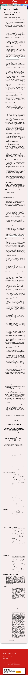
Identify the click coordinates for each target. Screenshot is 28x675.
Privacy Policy (6, 655)
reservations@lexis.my (11, 438)
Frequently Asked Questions (9, 653)
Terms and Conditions (8, 656)
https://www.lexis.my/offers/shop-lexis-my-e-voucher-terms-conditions (15, 58)
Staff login (5, 658)
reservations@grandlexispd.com (15, 429)
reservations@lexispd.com (11, 421)
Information (20, 670)
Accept (18, 671)
